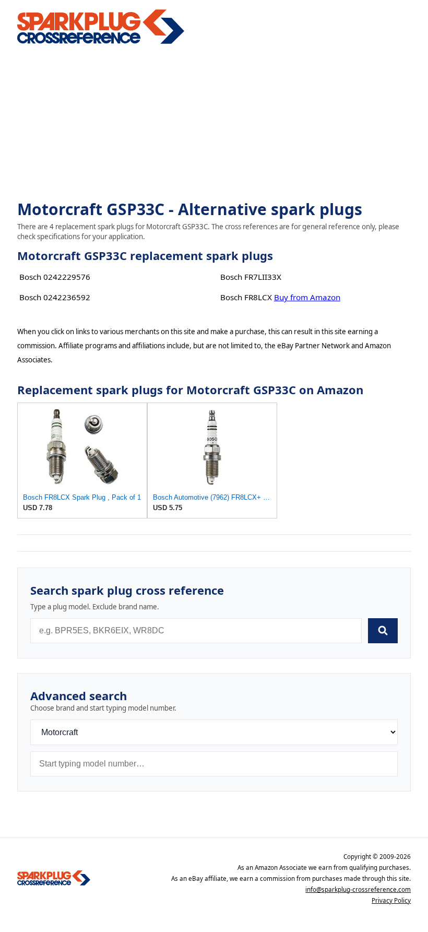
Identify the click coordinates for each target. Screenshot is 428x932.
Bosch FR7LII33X (250, 277)
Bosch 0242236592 (54, 297)
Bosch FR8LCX (246, 297)
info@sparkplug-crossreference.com (358, 889)
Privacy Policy (391, 900)
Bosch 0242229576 (54, 277)
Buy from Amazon (307, 297)
